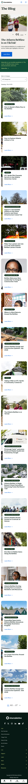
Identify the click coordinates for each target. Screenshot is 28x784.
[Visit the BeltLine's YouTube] (19, 724)
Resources (3, 768)
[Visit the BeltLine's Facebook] (4, 724)
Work (2, 760)
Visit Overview (4, 731)
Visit (2, 728)
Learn (2, 757)
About (2, 764)
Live (2, 750)
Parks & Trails (4, 740)
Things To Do (4, 737)
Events (2, 746)
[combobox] (14, 79)
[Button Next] (25, 34)
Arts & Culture (4, 743)
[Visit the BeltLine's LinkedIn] (15, 724)
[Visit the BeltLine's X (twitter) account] (8, 724)
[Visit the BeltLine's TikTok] (23, 724)
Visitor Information (5, 734)
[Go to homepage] (6, 2)
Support (3, 753)
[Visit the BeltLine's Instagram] (12, 724)
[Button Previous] (13, 34)
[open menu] (26, 2)
